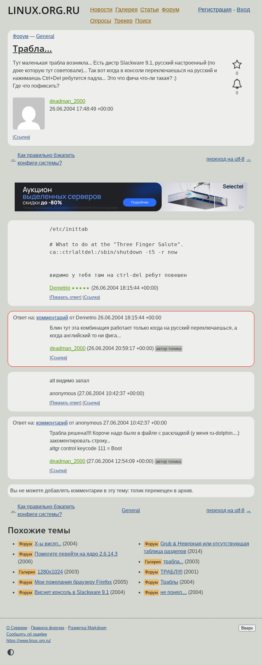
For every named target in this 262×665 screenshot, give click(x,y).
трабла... (173, 561)
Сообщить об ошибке (26, 634)
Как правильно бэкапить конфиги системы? (46, 159)
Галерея (126, 9)
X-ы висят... (48, 543)
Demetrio (60, 288)
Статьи (149, 9)
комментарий (52, 317)
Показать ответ (65, 297)
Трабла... (32, 48)
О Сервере (16, 627)
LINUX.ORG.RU (44, 10)
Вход (243, 9)
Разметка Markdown (87, 627)
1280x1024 (50, 572)
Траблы (169, 582)
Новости (101, 9)
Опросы (100, 21)
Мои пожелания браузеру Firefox (73, 582)
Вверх (247, 628)
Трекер (123, 21)
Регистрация (215, 9)
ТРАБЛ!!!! (171, 572)
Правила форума (47, 627)
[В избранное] (237, 64)
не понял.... (173, 592)
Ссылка (21, 137)
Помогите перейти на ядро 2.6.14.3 (76, 554)
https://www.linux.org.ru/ (28, 640)
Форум (170, 9)
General (45, 36)
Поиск (143, 21)
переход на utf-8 (225, 159)
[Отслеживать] (237, 84)
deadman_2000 (67, 101)
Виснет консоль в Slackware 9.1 (72, 592)
